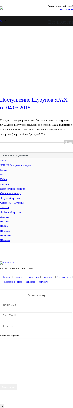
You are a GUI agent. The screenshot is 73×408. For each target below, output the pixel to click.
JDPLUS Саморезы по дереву (16, 165)
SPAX (3, 160)
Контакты (43, 282)
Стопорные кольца (10, 193)
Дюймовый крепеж (10, 212)
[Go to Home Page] (1, 20)
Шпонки (4, 221)
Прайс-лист (48, 277)
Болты (3, 169)
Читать (68, 142)
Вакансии (30, 282)
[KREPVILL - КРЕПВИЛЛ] (7, 8)
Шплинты (5, 235)
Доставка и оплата (13, 282)
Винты (4, 174)
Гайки (3, 179)
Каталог (7, 277)
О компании (33, 277)
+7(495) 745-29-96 (64, 9)
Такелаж (4, 207)
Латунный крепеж (10, 198)
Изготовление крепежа (12, 188)
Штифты (5, 240)
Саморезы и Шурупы (12, 202)
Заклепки (5, 184)
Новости (19, 277)
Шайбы (4, 226)
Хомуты (4, 216)
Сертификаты (64, 277)
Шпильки (5, 230)
